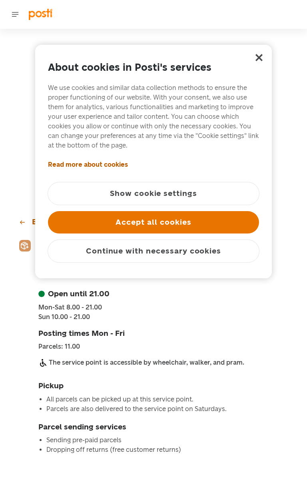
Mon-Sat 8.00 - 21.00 (70, 307)
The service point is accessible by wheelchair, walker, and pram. (146, 362)
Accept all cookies (153, 222)
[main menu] (15, 14)
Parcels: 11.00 (59, 346)
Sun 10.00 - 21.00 (64, 317)
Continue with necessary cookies (153, 250)
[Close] (259, 57)
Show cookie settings (153, 193)
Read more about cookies (88, 164)
